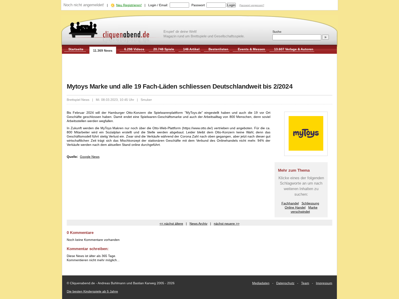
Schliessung (310, 203)
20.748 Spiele (163, 49)
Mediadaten (260, 283)
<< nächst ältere (171, 223)
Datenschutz (285, 283)
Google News (90, 156)
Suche (276, 31)
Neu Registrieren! (129, 5)
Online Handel (295, 207)
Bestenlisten (218, 49)
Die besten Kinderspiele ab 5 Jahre (92, 291)
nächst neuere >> (226, 223)
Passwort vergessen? (251, 5)
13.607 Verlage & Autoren (293, 49)
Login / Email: (158, 5)
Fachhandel (290, 203)
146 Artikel (191, 49)
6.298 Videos (134, 49)
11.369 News (102, 50)
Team (305, 283)
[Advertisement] (199, 68)
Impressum (324, 283)
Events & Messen (251, 49)
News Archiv (198, 223)
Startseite (75, 49)
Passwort (198, 5)
